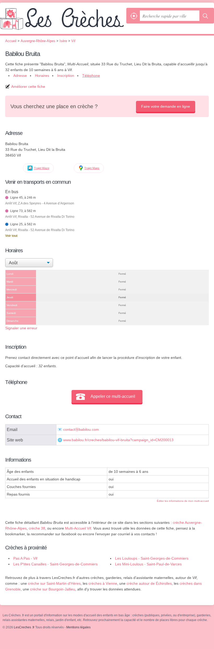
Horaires (42, 75)
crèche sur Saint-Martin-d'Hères (54, 583)
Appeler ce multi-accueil (113, 396)
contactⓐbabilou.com (81, 430)
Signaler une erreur (21, 328)
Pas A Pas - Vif (25, 558)
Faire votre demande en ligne (165, 106)
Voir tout (11, 236)
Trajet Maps (91, 168)
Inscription (65, 75)
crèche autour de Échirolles (149, 583)
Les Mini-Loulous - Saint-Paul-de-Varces (148, 564)
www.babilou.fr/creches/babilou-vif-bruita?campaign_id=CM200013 (118, 440)
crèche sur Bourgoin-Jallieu (52, 589)
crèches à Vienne (102, 583)
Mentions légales (78, 627)
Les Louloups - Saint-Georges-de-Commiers (151, 558)
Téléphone (91, 75)
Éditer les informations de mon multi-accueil (183, 500)
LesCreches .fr (62, 21)
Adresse (20, 75)
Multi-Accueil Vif (78, 528)
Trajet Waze (41, 168)
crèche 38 (37, 528)
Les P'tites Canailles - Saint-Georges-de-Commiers (55, 564)
